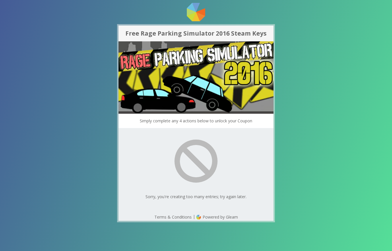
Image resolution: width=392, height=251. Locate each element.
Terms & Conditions (173, 217)
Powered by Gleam (219, 217)
